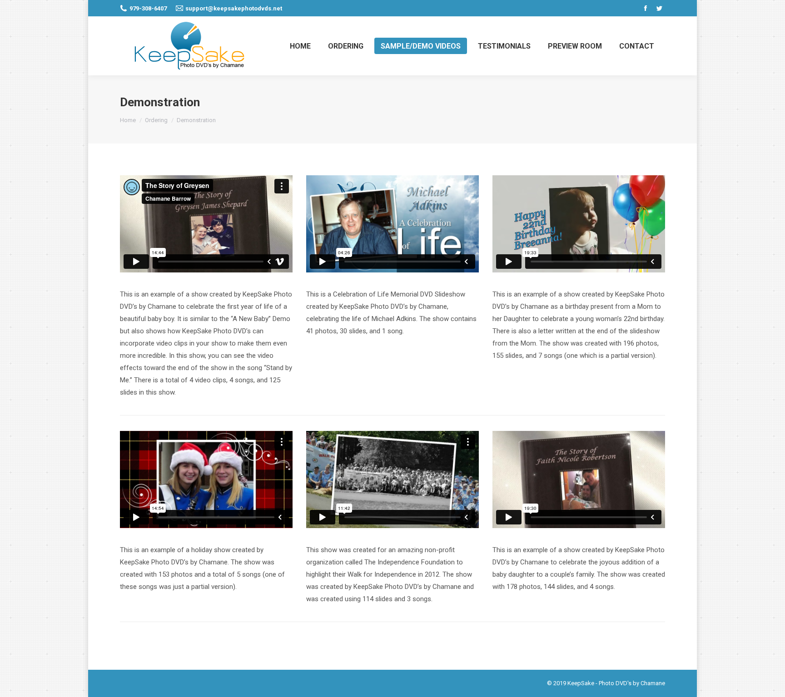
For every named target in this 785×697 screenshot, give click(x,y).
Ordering (156, 120)
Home (128, 120)
